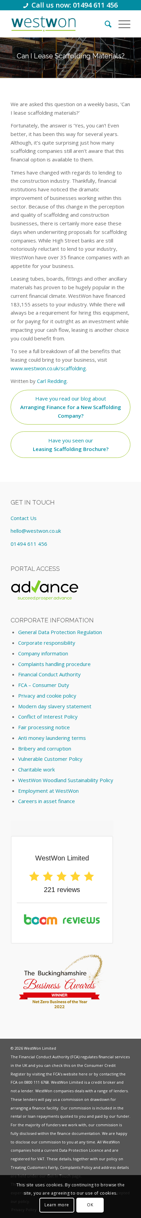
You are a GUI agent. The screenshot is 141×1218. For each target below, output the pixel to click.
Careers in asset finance (46, 801)
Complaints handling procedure (54, 664)
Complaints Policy (76, 1167)
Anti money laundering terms (52, 737)
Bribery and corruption (44, 748)
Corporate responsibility (46, 642)
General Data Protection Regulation (60, 632)
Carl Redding (52, 380)
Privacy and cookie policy (47, 695)
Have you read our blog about (70, 407)
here (83, 1073)
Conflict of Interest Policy (48, 716)
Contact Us (24, 518)
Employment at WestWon (48, 790)
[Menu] (121, 23)
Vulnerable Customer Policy (50, 758)
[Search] (105, 23)
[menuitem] (105, 23)
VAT (40, 1158)
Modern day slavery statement (54, 706)
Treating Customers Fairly (34, 1167)
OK (90, 1205)
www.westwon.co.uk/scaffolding (48, 368)
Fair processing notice (44, 727)
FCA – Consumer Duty (43, 684)
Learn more (56, 1205)
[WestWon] (44, 23)
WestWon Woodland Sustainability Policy (65, 780)
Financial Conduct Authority (49, 674)
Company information (43, 653)
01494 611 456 (29, 543)
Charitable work (36, 769)
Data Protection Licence (81, 1150)
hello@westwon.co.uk (36, 530)
